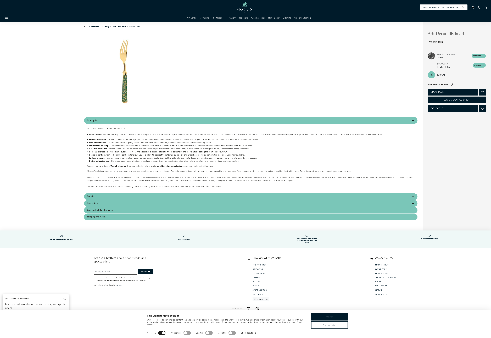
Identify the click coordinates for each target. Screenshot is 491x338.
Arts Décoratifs (119, 26)
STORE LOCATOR (260, 290)
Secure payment (184, 239)
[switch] (187, 333)
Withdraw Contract (261, 299)
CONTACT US (258, 269)
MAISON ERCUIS (381, 265)
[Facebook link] (257, 309)
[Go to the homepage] (244, 8)
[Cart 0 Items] (485, 7)
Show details (247, 332)
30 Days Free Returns (429, 239)
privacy (119, 285)
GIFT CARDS (258, 294)
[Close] (64, 299)
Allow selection (329, 325)
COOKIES (379, 282)
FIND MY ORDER (259, 265)
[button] (204, 18)
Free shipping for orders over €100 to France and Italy (307, 241)
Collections (94, 26)
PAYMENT (256, 286)
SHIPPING (256, 277)
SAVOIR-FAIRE (381, 269)
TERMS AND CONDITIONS (385, 277)
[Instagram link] (249, 309)
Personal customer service (61, 239)
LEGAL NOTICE (381, 286)
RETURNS (256, 282)
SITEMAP (378, 290)
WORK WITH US (381, 294)
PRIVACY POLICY (382, 273)
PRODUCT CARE (259, 273)
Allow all (329, 317)
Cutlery (106, 26)
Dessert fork (134, 26)
